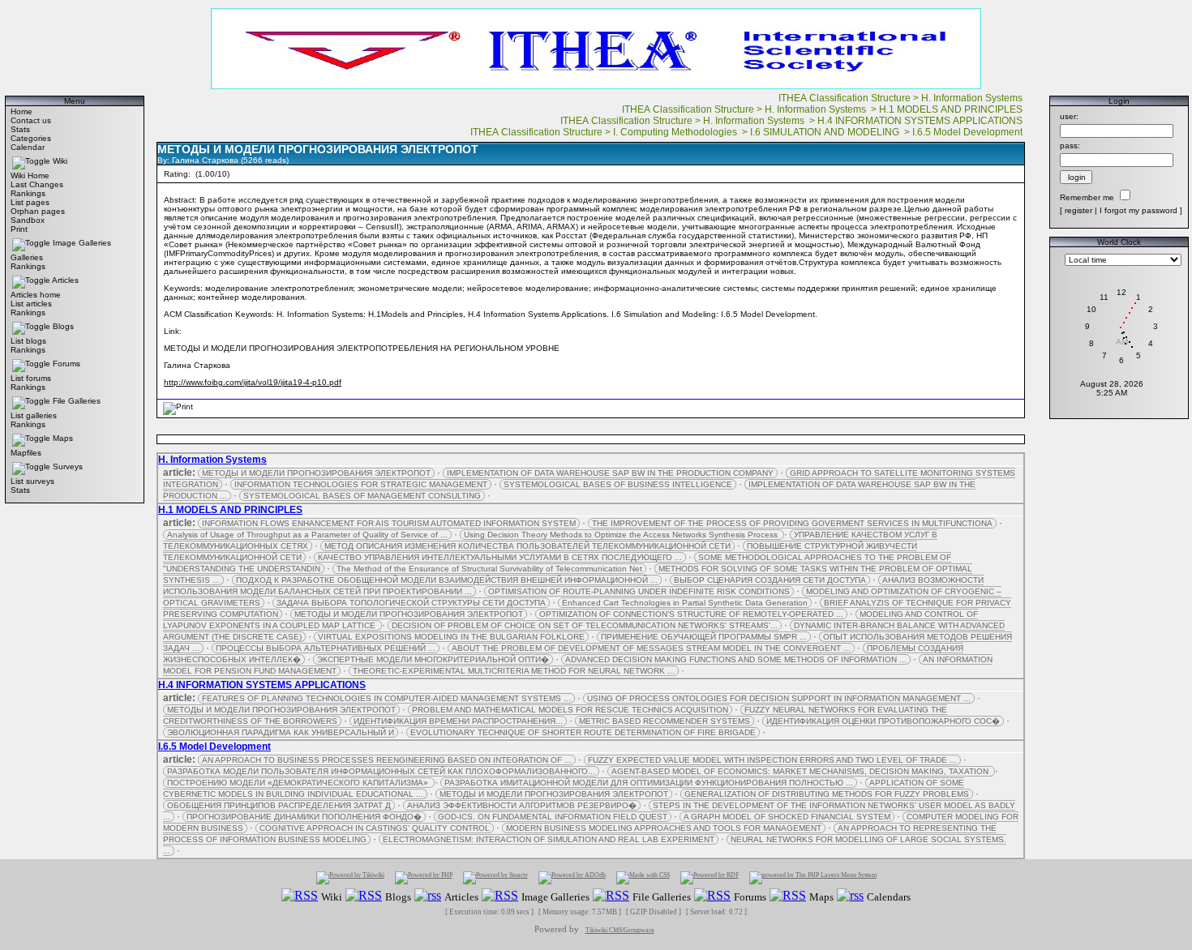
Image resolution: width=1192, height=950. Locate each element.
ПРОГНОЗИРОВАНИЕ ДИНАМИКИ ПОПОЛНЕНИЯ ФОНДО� (304, 816)
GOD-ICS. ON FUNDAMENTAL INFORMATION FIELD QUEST (552, 816)
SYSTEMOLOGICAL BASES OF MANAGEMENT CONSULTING (362, 495)
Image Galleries (82, 242)
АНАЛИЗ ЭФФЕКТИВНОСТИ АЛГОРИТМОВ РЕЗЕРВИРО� (522, 805)
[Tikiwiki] (350, 877)
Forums (66, 363)
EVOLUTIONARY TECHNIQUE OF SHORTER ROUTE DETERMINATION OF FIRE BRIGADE (583, 732)
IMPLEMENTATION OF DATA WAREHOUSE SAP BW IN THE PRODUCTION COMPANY (610, 473)
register (1078, 210)
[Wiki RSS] (299, 896)
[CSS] (643, 877)
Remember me (1087, 197)
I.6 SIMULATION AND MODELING (826, 132)
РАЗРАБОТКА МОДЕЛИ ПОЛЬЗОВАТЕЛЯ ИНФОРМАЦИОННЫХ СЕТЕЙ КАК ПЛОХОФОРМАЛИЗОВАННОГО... (381, 771)
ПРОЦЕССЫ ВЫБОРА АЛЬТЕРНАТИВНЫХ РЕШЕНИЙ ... (325, 648)
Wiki (60, 160)
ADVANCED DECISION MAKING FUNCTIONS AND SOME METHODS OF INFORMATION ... (736, 659)
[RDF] (709, 877)
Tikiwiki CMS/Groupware (619, 930)
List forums (31, 378)
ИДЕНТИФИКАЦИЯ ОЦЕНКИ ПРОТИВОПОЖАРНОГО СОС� (883, 721)
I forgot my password (1138, 210)
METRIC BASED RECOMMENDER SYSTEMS (664, 721)
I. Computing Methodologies (676, 132)
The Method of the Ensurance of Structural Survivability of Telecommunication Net (489, 568)
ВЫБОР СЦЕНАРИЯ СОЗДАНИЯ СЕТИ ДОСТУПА (770, 580)
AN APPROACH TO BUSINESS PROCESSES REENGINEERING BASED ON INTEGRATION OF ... (387, 759)
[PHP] (424, 877)
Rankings (28, 193)
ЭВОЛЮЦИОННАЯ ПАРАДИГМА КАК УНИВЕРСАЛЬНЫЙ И (280, 732)
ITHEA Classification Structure (844, 98)
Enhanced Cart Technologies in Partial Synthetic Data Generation (685, 602)
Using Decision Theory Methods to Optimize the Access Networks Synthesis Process (622, 534)
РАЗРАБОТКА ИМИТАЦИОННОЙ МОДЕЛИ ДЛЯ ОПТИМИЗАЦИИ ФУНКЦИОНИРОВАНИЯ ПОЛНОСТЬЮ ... (648, 782)
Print (19, 229)
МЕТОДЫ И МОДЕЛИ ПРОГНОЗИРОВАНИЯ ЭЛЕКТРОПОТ (316, 473)
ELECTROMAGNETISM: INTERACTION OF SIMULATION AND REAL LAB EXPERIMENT (548, 839)
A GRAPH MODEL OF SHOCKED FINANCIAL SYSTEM (787, 816)
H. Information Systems (973, 98)
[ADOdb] (572, 877)
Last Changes (37, 184)
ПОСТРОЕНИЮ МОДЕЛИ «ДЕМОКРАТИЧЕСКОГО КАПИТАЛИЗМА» (299, 782)
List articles (31, 303)
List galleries (34, 415)
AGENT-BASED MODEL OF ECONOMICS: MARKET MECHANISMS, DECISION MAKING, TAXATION (801, 771)
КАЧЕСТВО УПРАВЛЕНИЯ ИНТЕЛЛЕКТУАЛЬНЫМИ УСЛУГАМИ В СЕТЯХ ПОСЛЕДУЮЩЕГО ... (500, 557)
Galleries (27, 257)
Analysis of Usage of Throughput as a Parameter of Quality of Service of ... (307, 534)
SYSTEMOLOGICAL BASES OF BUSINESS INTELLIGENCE (618, 484)
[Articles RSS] (427, 896)
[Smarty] (495, 877)
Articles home (36, 294)
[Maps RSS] (788, 896)
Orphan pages (38, 211)
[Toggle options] (31, 160)
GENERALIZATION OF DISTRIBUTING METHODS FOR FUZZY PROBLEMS (826, 794)
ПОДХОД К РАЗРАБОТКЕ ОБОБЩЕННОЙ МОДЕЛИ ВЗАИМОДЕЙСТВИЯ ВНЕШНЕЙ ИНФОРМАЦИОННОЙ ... (447, 580)
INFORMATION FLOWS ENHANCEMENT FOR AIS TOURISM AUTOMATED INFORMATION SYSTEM (389, 523)
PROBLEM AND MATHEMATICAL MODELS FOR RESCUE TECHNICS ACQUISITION (570, 709)
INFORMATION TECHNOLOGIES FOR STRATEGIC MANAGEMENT (360, 484)
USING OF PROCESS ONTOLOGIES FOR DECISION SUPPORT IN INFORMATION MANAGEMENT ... (779, 698)
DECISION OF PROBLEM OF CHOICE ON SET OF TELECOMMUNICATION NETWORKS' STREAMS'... (585, 625)
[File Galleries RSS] (611, 896)
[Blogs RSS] (363, 896)
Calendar (28, 147)
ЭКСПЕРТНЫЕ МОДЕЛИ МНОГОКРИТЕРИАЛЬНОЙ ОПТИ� (433, 659)
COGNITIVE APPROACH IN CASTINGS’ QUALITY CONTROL (374, 828)
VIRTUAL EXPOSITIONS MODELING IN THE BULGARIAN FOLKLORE (451, 636)
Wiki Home (30, 175)
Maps (63, 438)
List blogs (28, 340)
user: (1069, 116)
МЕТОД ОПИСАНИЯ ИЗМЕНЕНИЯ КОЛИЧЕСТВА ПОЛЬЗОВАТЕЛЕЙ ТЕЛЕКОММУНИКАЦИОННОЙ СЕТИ (527, 545)
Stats (20, 129)
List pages (30, 202)
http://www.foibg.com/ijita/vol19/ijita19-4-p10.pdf (252, 382)
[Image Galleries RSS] (500, 896)
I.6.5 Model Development (968, 132)
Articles (65, 280)
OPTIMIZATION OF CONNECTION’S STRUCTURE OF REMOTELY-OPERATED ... (691, 614)
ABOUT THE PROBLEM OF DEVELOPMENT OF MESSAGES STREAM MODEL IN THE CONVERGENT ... (651, 648)
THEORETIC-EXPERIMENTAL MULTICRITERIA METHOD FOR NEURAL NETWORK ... (514, 670)
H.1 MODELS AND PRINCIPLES (952, 109)
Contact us (31, 120)
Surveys (68, 466)
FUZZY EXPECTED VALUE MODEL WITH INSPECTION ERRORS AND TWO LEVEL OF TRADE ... (772, 759)
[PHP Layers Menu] (813, 877)
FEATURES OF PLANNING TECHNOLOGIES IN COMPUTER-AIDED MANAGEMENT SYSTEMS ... (386, 698)
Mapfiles (26, 452)
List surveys (32, 481)
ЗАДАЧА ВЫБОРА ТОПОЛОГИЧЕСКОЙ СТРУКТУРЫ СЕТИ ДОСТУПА (411, 602)
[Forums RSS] (712, 896)
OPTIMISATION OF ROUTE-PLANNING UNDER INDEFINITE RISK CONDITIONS (639, 591)
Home (21, 111)
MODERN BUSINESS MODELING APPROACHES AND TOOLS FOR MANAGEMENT (663, 828)
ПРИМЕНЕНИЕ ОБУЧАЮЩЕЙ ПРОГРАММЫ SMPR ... (704, 636)
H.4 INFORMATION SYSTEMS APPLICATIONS (921, 120)
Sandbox (28, 220)
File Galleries (77, 400)
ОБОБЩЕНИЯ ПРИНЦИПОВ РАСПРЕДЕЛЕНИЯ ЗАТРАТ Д (279, 805)
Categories (31, 138)
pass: (1070, 145)
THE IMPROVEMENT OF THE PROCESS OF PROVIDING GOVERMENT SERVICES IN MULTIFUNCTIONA (792, 523)
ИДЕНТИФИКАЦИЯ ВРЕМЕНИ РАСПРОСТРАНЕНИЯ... (458, 721)
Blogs (63, 326)
